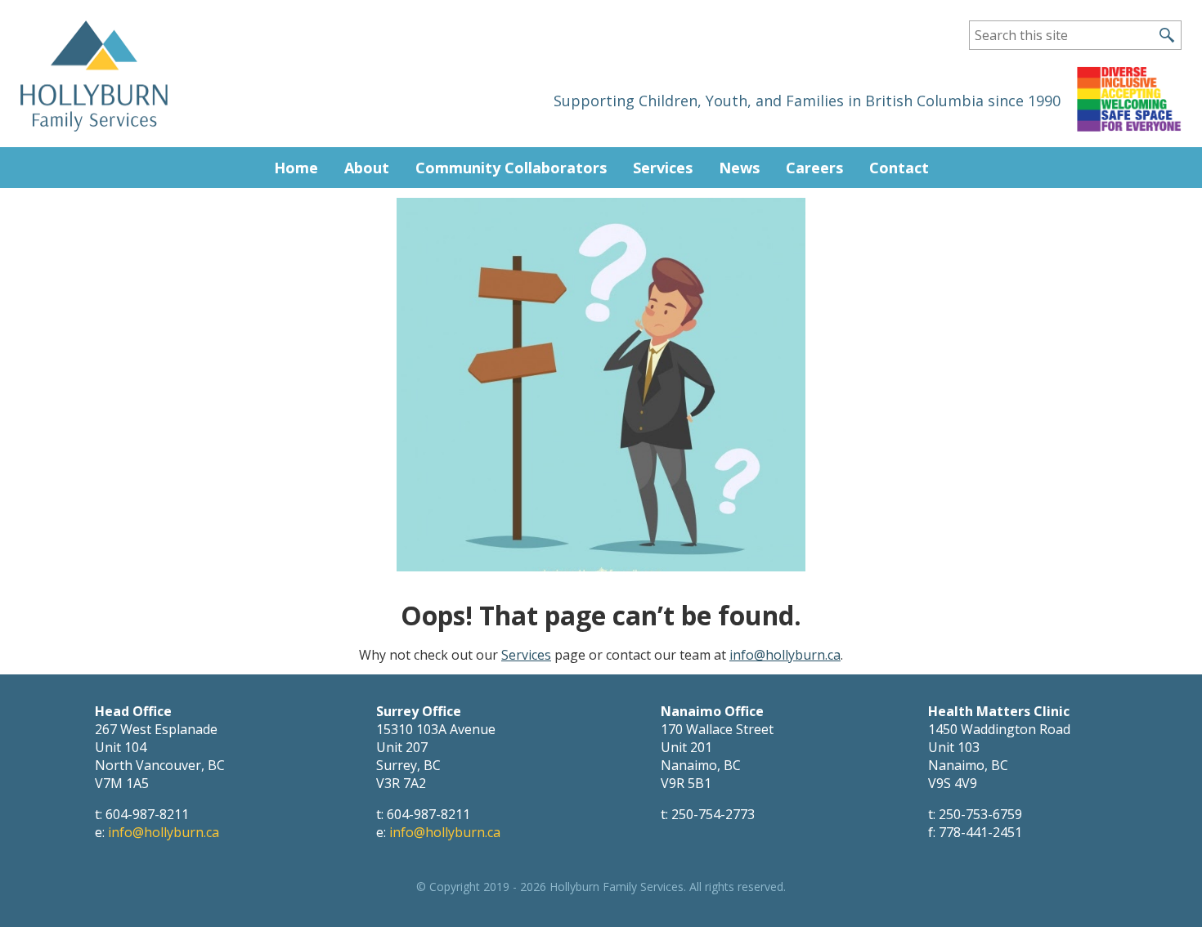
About (366, 167)
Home (296, 167)
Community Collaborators (511, 167)
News (739, 167)
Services (663, 167)
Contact (899, 167)
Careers (814, 167)
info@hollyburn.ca (785, 655)
